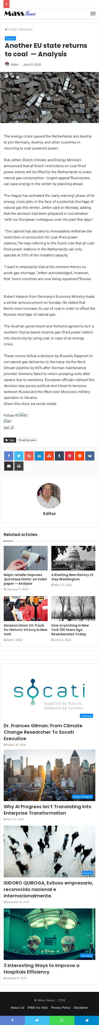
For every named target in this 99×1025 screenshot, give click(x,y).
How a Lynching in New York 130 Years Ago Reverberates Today (70, 629)
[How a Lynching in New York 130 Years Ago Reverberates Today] (73, 608)
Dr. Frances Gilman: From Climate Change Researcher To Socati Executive (43, 732)
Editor (14, 64)
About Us (17, 1007)
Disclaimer (81, 1007)
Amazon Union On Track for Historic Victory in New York (25, 629)
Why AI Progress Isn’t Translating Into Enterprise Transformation (47, 809)
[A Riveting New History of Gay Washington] (73, 558)
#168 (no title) (38, 1007)
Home (12, 29)
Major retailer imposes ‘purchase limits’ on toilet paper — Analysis (25, 579)
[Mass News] (19, 13)
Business (26, 29)
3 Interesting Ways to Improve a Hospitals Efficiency (41, 968)
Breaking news (27, 440)
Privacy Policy (60, 1007)
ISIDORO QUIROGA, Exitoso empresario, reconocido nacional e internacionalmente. (48, 889)
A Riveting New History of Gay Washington (72, 577)
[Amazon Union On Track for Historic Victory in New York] (26, 608)
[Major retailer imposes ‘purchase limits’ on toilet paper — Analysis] (26, 558)
